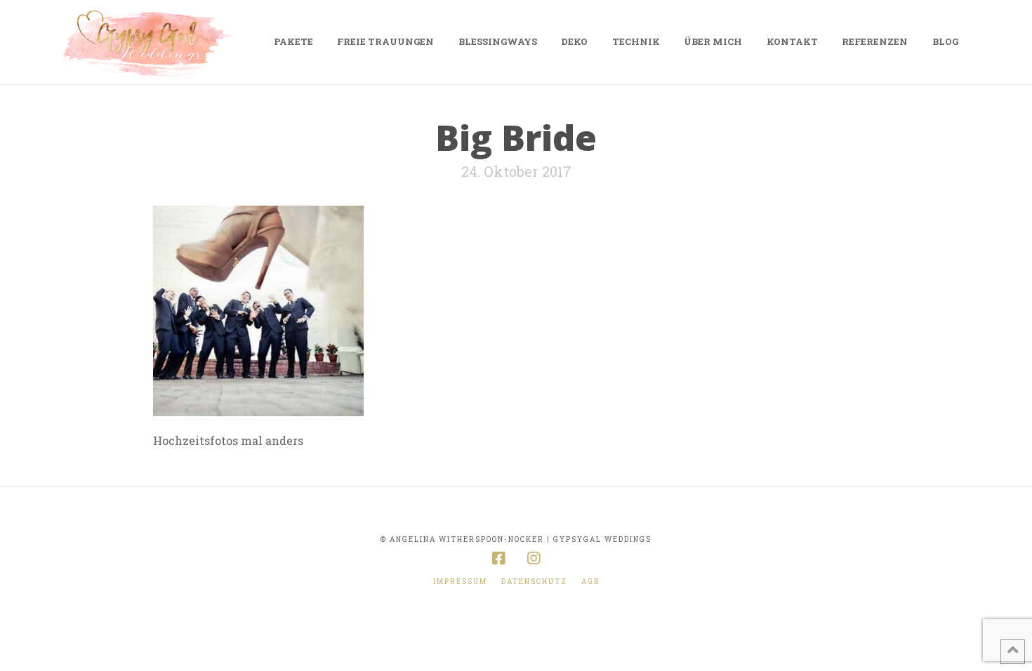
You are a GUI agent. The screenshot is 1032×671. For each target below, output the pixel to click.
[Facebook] (498, 558)
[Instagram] (533, 558)
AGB (590, 581)
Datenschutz (534, 581)
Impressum (460, 581)
